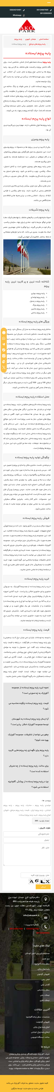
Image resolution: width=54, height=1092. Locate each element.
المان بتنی (45, 979)
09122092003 (43, 933)
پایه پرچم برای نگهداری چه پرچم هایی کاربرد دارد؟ (28, 753)
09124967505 (16, 929)
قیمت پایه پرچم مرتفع (19, 810)
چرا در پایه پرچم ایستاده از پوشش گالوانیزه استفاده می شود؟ (28, 784)
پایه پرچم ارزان (37, 810)
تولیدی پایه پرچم (43, 805)
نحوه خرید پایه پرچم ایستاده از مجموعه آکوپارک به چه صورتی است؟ (30, 690)
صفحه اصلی (43, 39)
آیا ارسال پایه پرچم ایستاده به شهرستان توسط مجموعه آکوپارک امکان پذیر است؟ (29, 721)
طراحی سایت (38, 1088)
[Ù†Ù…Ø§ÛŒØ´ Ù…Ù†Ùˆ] (48, 3)
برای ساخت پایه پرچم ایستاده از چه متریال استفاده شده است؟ (28, 768)
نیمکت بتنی (45, 995)
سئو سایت (27, 1088)
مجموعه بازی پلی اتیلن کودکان (37, 953)
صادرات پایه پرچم (23, 805)
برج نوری (46, 958)
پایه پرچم (18, 39)
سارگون (14, 1088)
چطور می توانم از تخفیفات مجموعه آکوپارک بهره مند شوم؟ (28, 737)
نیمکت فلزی (45, 1000)
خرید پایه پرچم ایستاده (28, 815)
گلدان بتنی (45, 984)
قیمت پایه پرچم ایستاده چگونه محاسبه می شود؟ (28, 706)
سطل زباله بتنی (43, 990)
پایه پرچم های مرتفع (37, 44)
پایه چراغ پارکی (43, 969)
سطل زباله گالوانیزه (42, 963)
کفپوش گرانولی (43, 974)
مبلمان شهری (30, 39)
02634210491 (32, 929)
